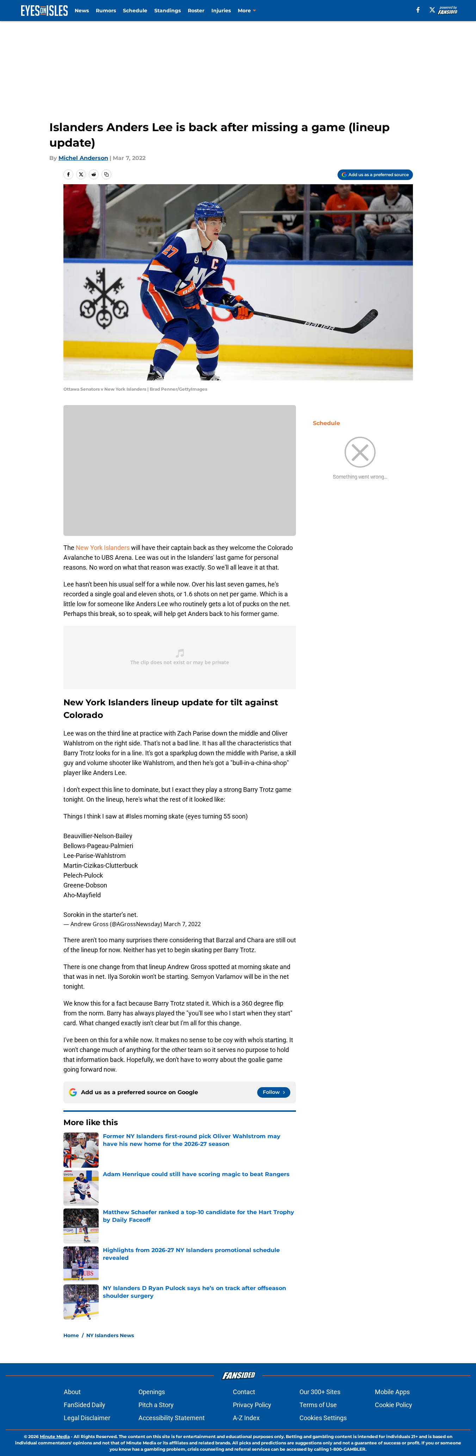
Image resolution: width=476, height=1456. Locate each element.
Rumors (106, 10)
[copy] (106, 174)
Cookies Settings (323, 1418)
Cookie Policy (393, 1405)
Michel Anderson (83, 158)
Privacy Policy (252, 1405)
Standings (167, 10)
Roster (196, 10)
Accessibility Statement (171, 1418)
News (82, 10)
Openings (151, 1392)
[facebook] (418, 10)
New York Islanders (102, 547)
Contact (244, 1392)
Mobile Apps (392, 1392)
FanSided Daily (84, 1405)
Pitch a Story (156, 1405)
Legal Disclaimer (87, 1418)
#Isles (133, 816)
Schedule (135, 10)
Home (71, 1335)
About (72, 1392)
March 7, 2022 (182, 924)
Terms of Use (318, 1405)
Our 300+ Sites (319, 1392)
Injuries (221, 10)
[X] (432, 10)
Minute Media (55, 1436)
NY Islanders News (110, 1335)
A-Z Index (246, 1418)
